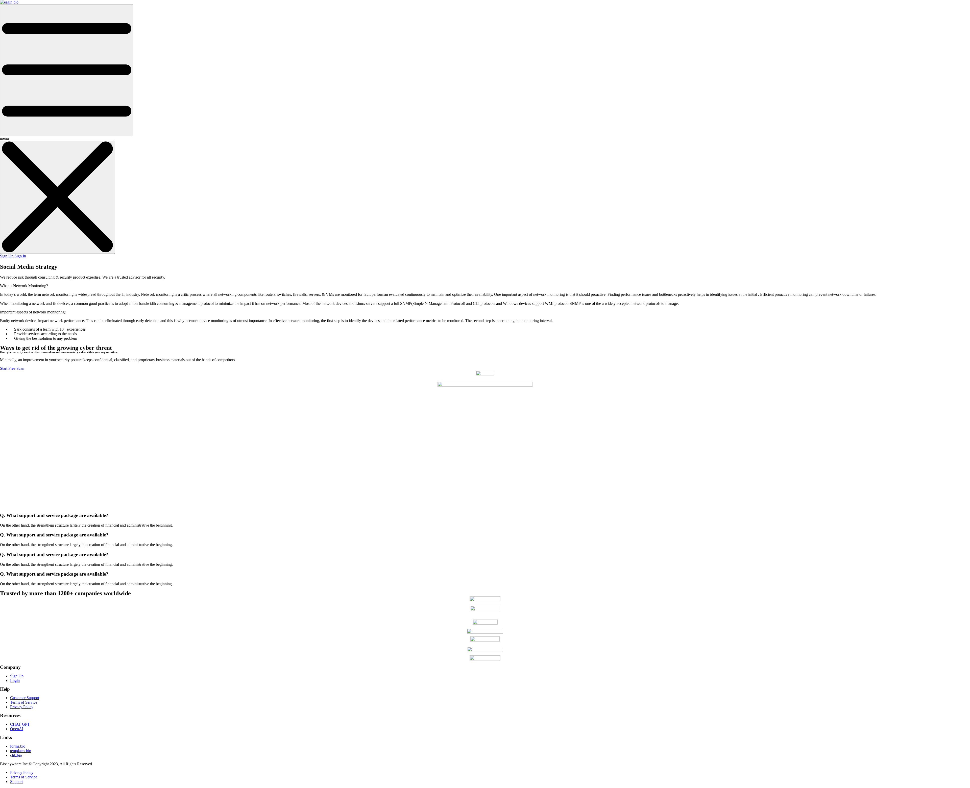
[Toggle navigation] (66, 70)
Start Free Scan (12, 368)
